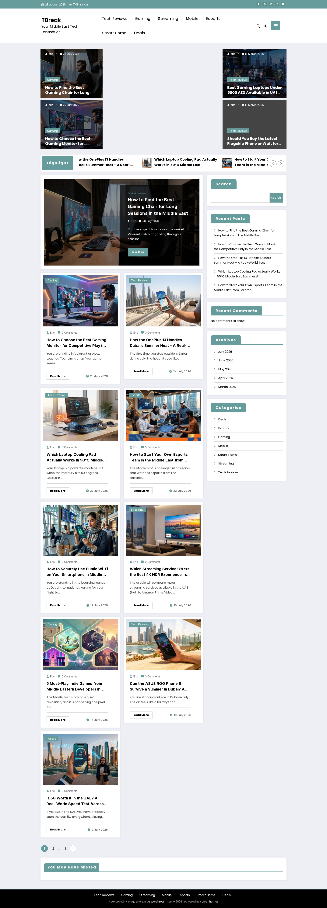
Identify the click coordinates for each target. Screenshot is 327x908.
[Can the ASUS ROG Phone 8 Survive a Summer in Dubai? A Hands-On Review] (163, 644)
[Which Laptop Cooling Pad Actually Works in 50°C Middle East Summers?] (80, 415)
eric (50, 54)
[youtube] (283, 4)
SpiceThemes (209, 901)
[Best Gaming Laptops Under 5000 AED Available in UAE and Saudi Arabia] (255, 73)
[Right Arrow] (281, 164)
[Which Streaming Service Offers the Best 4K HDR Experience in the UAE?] (163, 530)
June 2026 (225, 360)
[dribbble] (271, 4)
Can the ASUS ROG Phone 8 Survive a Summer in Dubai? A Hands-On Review (157, 686)
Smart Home (114, 33)
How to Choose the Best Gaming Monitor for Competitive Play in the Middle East (68, 141)
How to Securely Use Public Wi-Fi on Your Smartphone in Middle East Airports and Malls (77, 572)
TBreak (51, 20)
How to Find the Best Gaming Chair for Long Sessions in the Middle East (71, 90)
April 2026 (225, 378)
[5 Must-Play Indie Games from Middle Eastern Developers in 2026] (80, 644)
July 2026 (225, 352)
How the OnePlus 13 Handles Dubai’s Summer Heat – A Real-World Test (158, 343)
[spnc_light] (265, 25)
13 (65, 848)
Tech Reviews (114, 18)
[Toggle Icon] (275, 25)
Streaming (168, 18)
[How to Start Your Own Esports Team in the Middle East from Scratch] (163, 415)
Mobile (192, 18)
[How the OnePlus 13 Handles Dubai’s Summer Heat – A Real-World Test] (163, 301)
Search (224, 184)
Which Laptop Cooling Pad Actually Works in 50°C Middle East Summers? (158, 162)
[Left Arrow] (273, 164)
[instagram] (277, 4)
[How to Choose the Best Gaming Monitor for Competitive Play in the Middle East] (71, 124)
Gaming (142, 18)
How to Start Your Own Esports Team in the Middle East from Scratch (234, 162)
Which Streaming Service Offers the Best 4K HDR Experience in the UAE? (159, 572)
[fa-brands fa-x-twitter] (264, 4)
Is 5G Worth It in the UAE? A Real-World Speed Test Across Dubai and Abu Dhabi (75, 801)
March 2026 (227, 387)
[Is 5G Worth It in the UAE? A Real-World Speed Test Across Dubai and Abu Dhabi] (80, 759)
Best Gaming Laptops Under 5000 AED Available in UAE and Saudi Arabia (254, 90)
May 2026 (225, 369)
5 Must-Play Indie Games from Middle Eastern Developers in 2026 (74, 686)
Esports (213, 18)
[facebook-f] (258, 4)
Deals (139, 33)
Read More (138, 252)
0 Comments (69, 332)
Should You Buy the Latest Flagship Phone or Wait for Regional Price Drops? (252, 141)
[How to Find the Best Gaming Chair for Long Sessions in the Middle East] (71, 73)
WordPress (157, 901)
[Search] (258, 26)
